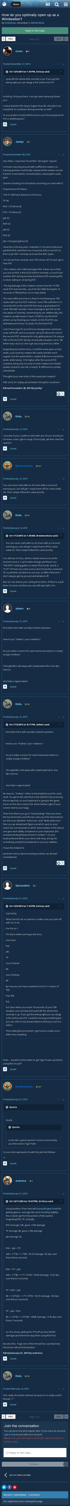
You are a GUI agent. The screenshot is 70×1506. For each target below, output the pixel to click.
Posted (16, 63)
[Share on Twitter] (4, 1487)
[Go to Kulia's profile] (7, 416)
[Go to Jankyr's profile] (7, 141)
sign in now (10, 1434)
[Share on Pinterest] (14, 1487)
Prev (10, 39)
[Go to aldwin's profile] (7, 608)
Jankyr (19, 141)
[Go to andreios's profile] (7, 1180)
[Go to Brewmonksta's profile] (7, 465)
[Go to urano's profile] (7, 50)
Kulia (18, 416)
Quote (13, 124)
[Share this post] (63, 64)
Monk (41, 22)
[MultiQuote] (5, 124)
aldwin (19, 608)
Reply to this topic (35, 30)
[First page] (3, 39)
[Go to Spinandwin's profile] (7, 885)
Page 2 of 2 (35, 39)
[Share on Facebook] (9, 1487)
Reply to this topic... (20, 1452)
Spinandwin (22, 885)
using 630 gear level (47, 1208)
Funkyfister (10, 22)
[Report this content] (59, 64)
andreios (20, 1180)
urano (19, 51)
